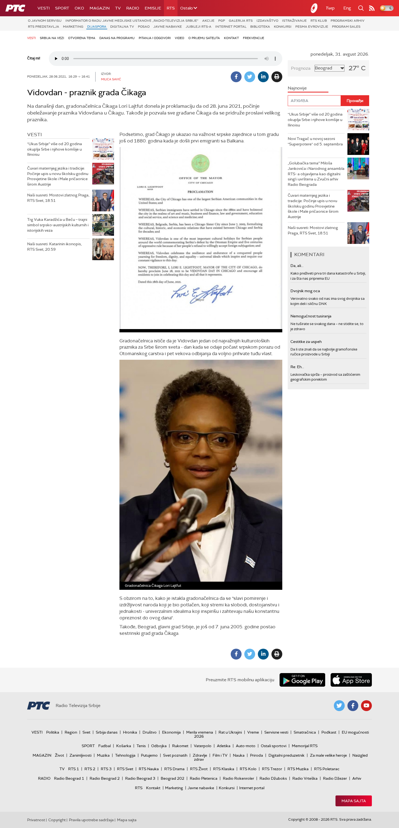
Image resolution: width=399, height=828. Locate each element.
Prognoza (301, 68)
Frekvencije (253, 38)
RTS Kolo (248, 768)
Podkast (328, 732)
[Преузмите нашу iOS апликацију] (351, 680)
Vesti (43, 8)
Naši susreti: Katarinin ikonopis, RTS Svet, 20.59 (54, 246)
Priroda (256, 755)
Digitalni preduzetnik (286, 755)
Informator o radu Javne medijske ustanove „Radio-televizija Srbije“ (131, 20)
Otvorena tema (81, 38)
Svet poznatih (175, 755)
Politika (52, 732)
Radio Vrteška (305, 778)
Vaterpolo (202, 745)
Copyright (57, 819)
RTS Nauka (149, 768)
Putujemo (149, 755)
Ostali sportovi (273, 745)
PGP (221, 20)
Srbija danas (107, 732)
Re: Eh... (297, 366)
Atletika (223, 745)
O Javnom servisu (45, 20)
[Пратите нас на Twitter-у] (339, 705)
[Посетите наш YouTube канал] (366, 705)
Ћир (330, 8)
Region (71, 732)
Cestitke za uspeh (306, 341)
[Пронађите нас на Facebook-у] (352, 705)
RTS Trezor (272, 768)
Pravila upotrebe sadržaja (91, 819)
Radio (132, 8)
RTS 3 (106, 768)
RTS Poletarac (327, 768)
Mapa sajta (353, 800)
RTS (171, 8)
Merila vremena (199, 732)
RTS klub (319, 20)
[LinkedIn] (263, 76)
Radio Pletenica (203, 778)
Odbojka (159, 745)
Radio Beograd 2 (105, 778)
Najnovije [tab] (297, 88)
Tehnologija (125, 755)
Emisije (153, 8)
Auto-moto (245, 745)
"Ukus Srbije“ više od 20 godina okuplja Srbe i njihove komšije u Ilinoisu (54, 149)
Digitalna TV (122, 26)
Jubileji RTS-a (198, 26)
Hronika (130, 732)
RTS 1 (73, 768)
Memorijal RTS (305, 745)
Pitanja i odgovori (155, 38)
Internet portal (230, 26)
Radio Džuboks (273, 778)
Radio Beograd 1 (69, 778)
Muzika (103, 755)
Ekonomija (171, 732)
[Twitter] (249, 76)
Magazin (100, 8)
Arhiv (356, 778)
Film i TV (220, 755)
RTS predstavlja (43, 26)
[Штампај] (276, 76)
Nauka (239, 755)
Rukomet (180, 745)
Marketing (73, 26)
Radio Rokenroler (238, 778)
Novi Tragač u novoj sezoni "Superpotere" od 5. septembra (315, 141)
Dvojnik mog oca (305, 290)
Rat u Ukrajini (230, 732)
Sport (62, 8)
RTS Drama (174, 768)
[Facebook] (236, 76)
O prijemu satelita (204, 38)
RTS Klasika (223, 768)
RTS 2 (89, 768)
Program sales (346, 26)
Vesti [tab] (34, 134)
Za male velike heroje (328, 755)
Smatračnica (305, 732)
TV (118, 8)
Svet (86, 732)
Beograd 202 (172, 778)
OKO (79, 8)
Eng (347, 8)
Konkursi (283, 26)
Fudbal (104, 745)
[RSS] (371, 8)
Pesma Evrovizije (311, 26)
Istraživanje (294, 20)
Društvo (149, 732)
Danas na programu (117, 38)
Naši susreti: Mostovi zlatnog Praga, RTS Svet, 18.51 (58, 198)
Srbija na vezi (52, 38)
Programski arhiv (348, 20)
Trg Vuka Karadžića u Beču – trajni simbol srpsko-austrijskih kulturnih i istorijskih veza (57, 225)
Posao (144, 26)
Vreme (253, 732)
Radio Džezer (335, 778)
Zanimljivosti (80, 755)
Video (179, 38)
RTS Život (199, 768)
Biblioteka (260, 26)
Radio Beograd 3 (140, 778)
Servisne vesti (276, 732)
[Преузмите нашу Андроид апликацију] (302, 680)
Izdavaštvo (267, 20)
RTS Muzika (298, 768)
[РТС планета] (314, 8)
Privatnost (36, 819)
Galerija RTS (241, 20)
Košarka (123, 745)
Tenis (141, 745)
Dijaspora (96, 26)
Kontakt (231, 38)
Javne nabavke (167, 26)
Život (59, 755)
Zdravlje (200, 755)
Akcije (208, 20)
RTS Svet (125, 768)
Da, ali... (296, 265)
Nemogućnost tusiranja (310, 316)
